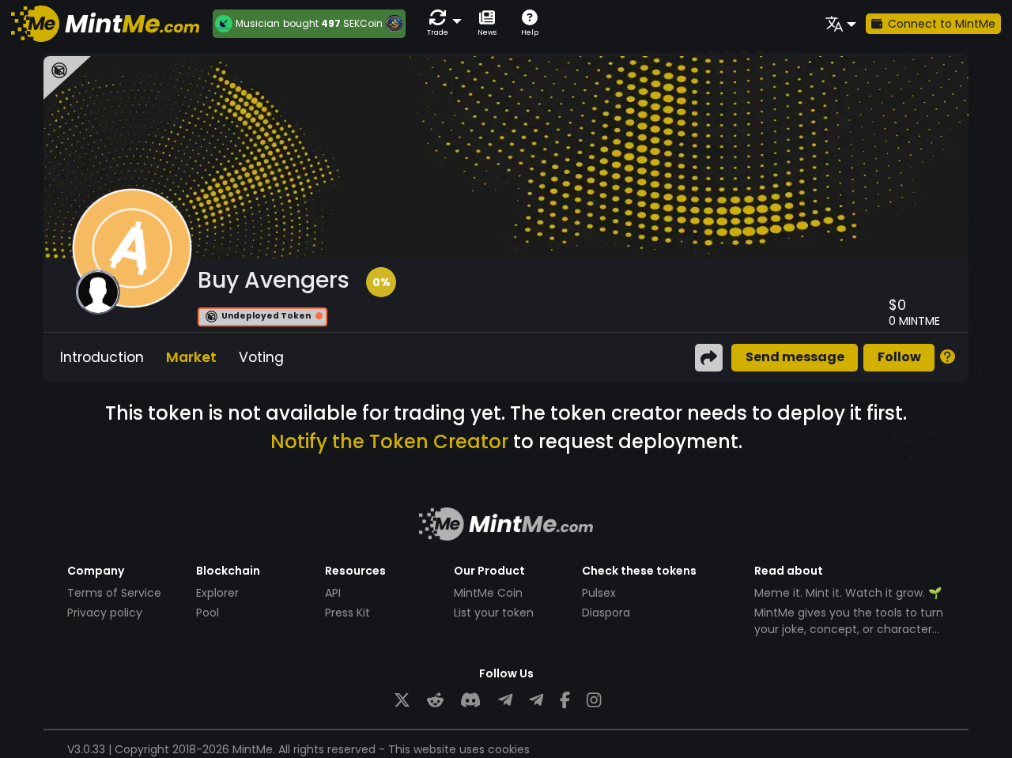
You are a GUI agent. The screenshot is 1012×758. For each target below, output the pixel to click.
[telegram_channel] (536, 699)
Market (191, 357)
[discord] (470, 699)
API (333, 593)
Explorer (217, 593)
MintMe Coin (488, 593)
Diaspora (606, 612)
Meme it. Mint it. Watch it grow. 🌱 (848, 593)
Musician (258, 23)
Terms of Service (114, 593)
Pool (207, 612)
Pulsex (599, 593)
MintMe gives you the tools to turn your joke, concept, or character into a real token (848, 629)
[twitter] (402, 699)
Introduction (102, 357)
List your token (494, 612)
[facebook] (565, 699)
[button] (441, 23)
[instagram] (594, 699)
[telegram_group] (505, 699)
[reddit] (435, 699)
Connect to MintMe (941, 24)
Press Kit (347, 612)
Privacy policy (104, 612)
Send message (795, 357)
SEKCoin (363, 23)
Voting (261, 357)
